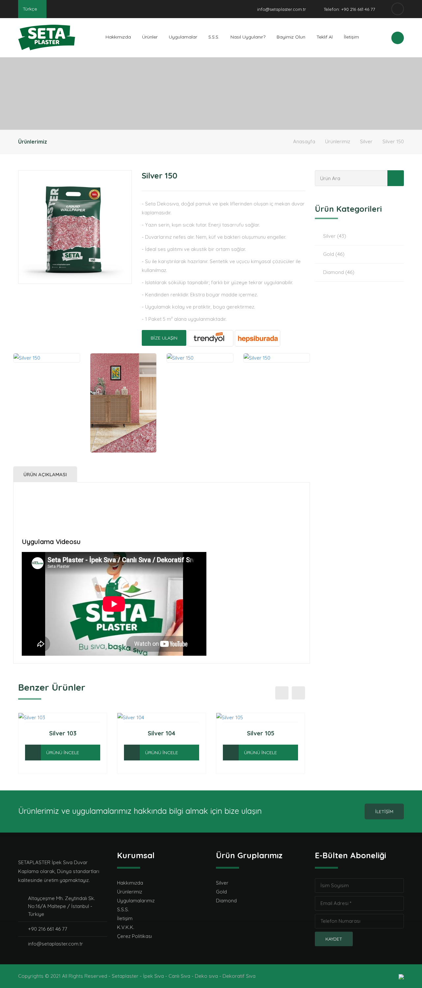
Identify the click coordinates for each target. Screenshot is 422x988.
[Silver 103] (33, 752)
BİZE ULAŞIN (164, 338)
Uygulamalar (183, 37)
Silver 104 (161, 733)
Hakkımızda (118, 37)
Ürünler (150, 37)
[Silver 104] (132, 752)
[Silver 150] (75, 227)
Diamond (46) (338, 272)
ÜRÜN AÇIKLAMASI (45, 474)
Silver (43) (334, 236)
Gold (221, 892)
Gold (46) (334, 254)
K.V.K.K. (125, 927)
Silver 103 (62, 733)
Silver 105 (260, 733)
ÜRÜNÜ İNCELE (62, 752)
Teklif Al (324, 37)
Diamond (226, 900)
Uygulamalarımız (136, 900)
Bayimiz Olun (291, 37)
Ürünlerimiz (337, 141)
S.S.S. (213, 37)
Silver (366, 141)
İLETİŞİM (384, 811)
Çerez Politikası (134, 936)
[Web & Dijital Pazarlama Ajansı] (401, 976)
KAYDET (333, 939)
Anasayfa (304, 141)
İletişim (351, 37)
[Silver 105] (231, 752)
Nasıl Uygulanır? (247, 37)
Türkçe (30, 9)
